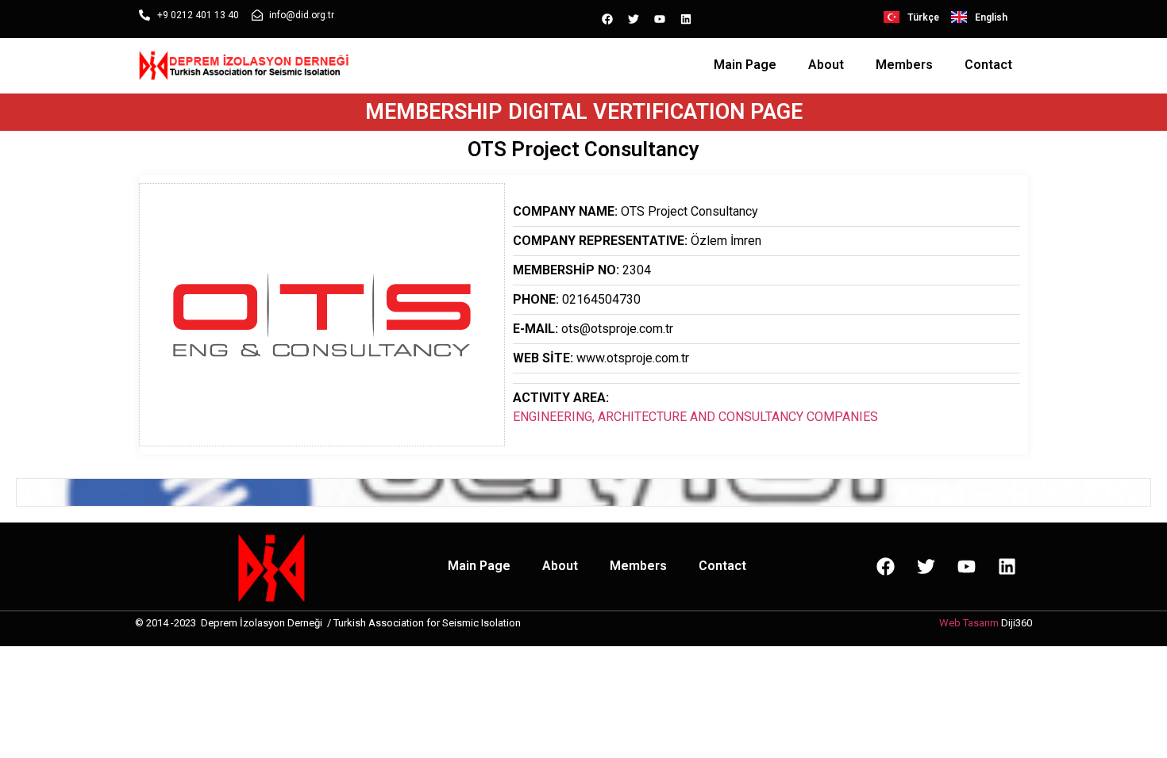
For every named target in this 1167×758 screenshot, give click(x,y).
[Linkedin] (686, 19)
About (826, 64)
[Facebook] (607, 19)
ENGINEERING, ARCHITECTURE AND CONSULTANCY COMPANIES (695, 416)
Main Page (745, 64)
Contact (988, 64)
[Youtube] (660, 19)
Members (904, 64)
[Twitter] (633, 19)
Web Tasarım (969, 623)
